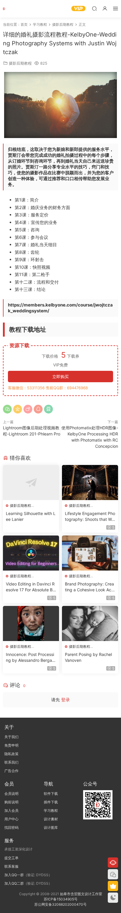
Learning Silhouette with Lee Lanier (31, 516)
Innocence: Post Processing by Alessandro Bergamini (31, 657)
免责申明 (11, 745)
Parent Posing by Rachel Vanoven (88, 657)
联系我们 (11, 762)
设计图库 (51, 827)
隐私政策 (11, 754)
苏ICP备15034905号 (61, 899)
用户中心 (11, 819)
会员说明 (11, 793)
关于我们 (11, 737)
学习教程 (51, 810)
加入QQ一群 (14, 875)
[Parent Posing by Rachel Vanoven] (90, 623)
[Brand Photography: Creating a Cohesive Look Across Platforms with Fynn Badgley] (90, 553)
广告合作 (11, 771)
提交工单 (11, 858)
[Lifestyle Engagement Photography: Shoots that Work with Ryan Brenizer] (90, 482)
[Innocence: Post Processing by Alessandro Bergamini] (31, 623)
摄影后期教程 (20, 63)
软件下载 (51, 793)
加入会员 (11, 810)
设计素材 (51, 819)
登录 (65, 699)
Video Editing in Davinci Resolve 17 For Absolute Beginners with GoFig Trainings (30, 587)
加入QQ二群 (14, 883)
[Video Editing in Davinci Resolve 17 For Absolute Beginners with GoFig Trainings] (31, 553)
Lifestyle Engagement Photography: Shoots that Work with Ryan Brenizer (90, 516)
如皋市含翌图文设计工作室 (81, 894)
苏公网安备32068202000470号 (60, 904)
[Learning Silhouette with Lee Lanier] (31, 482)
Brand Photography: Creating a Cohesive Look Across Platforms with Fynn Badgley (90, 587)
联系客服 (11, 866)
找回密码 (11, 827)
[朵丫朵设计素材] (12, 9)
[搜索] (94, 8)
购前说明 (11, 802)
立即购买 (60, 376)
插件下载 (51, 802)
